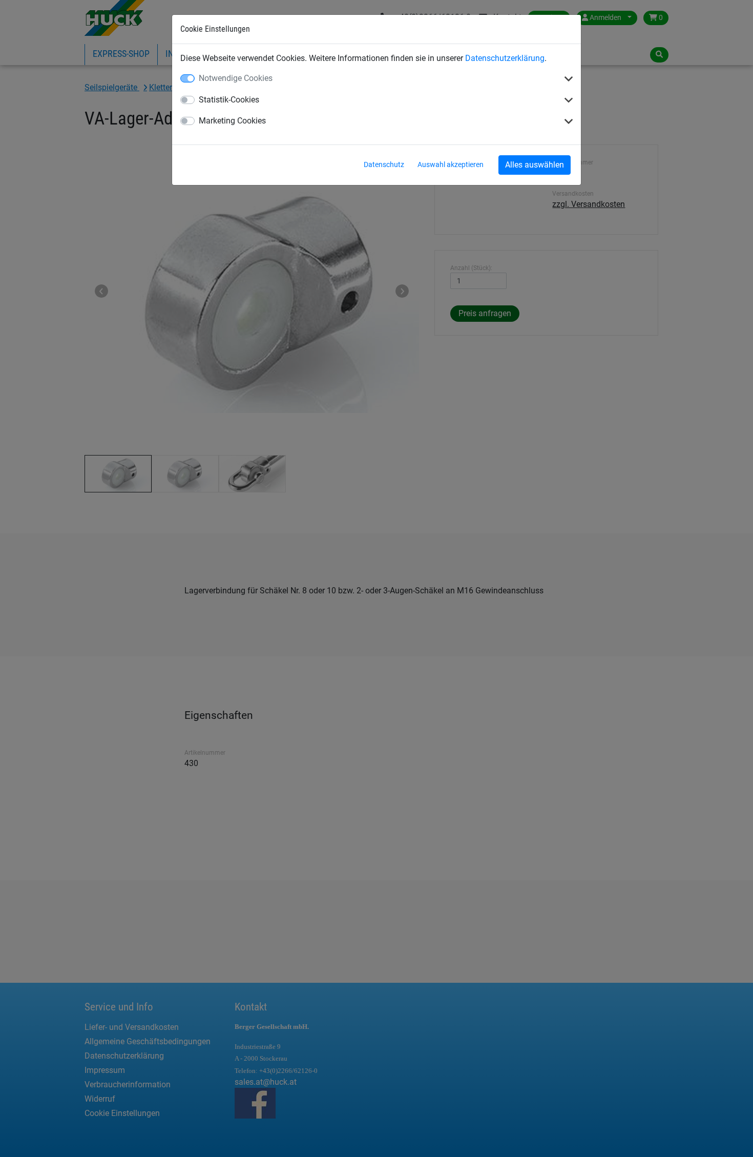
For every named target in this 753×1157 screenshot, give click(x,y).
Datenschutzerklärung (505, 58)
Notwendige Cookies (236, 78)
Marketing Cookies (232, 121)
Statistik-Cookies (229, 100)
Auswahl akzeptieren (450, 164)
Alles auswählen (534, 165)
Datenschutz (384, 164)
